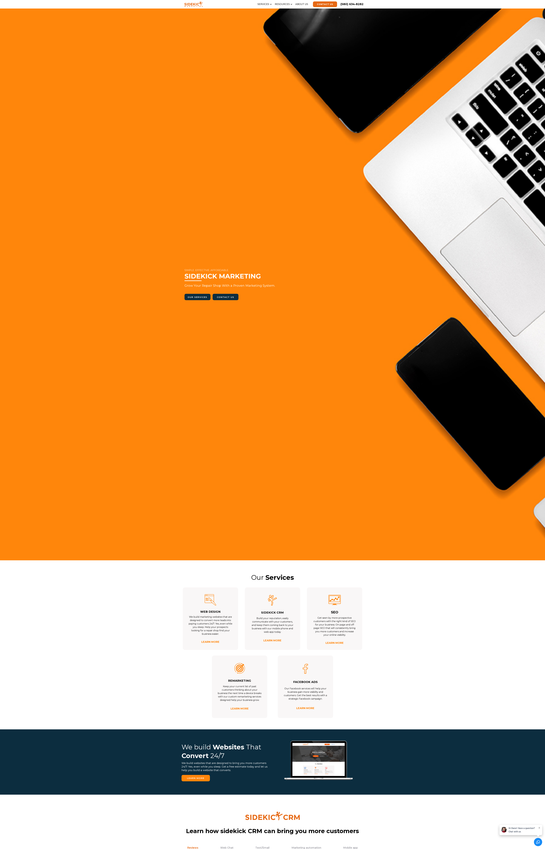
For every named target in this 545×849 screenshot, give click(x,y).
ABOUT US (301, 4)
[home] (199, 4)
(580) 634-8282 (351, 4)
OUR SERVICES (197, 297)
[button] (265, 4)
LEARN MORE (195, 778)
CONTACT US (325, 4)
